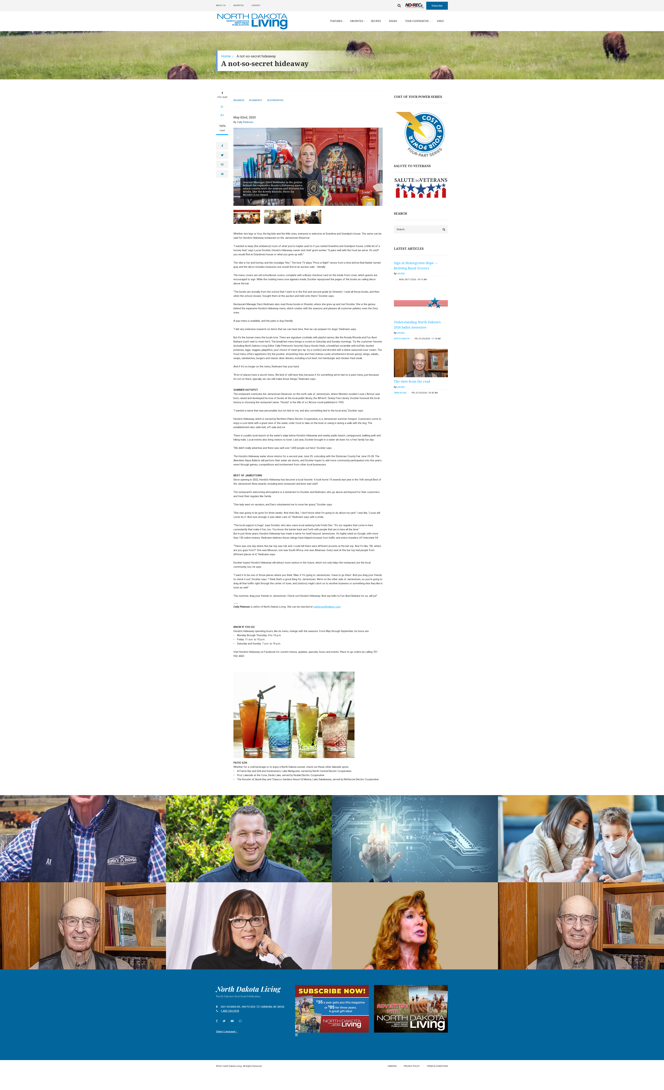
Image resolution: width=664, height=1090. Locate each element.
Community (256, 100)
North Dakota (401, 338)
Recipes (376, 21)
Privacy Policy (412, 1066)
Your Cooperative (417, 21)
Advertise (239, 5)
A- (222, 106)
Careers (392, 1066)
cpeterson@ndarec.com (326, 606)
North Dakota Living (248, 989)
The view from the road (412, 381)
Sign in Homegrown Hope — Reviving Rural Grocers (416, 265)
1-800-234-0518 (230, 1011)
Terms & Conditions (437, 1066)
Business (239, 100)
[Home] (252, 20)
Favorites (356, 21)
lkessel (401, 273)
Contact (256, 5)
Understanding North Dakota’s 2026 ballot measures (417, 324)
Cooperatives (275, 100)
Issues (393, 21)
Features (336, 21)
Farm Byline (400, 393)
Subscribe (437, 5)
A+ (222, 115)
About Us (221, 5)
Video (440, 21)
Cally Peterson (245, 122)
